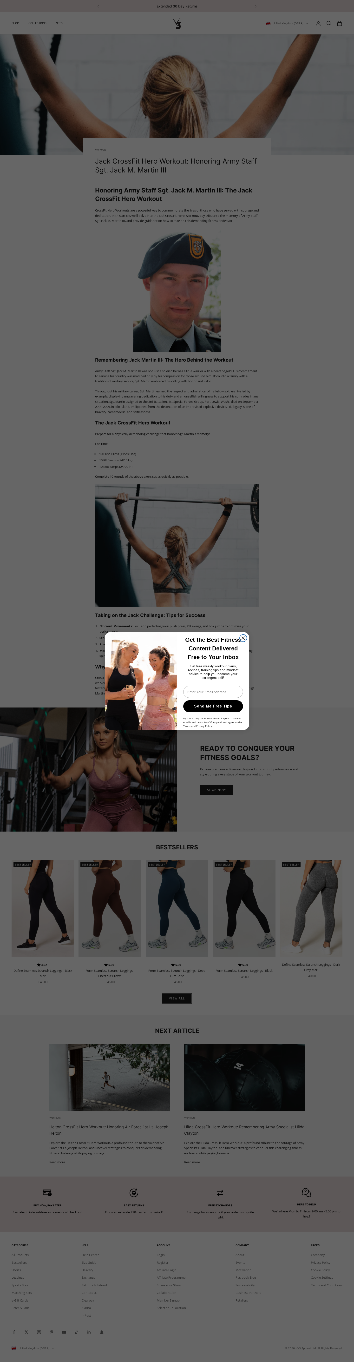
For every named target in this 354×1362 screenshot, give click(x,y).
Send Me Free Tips (213, 706)
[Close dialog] (243, 638)
